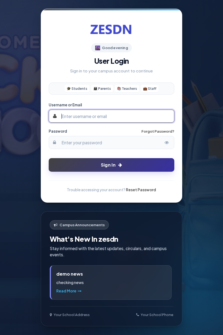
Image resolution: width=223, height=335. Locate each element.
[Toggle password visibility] (166, 142)
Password (58, 131)
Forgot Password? (157, 131)
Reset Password (141, 189)
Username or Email (65, 105)
